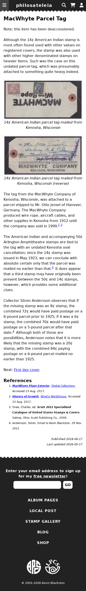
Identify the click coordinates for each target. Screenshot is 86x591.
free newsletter (50, 476)
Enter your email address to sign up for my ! (43, 473)
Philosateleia (34, 5)
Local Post (43, 511)
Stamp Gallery (43, 521)
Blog (43, 532)
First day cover (27, 370)
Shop (43, 543)
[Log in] (81, 5)
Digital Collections (63, 385)
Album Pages (43, 500)
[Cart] (72, 5)
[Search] (64, 5)
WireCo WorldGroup (53, 396)
